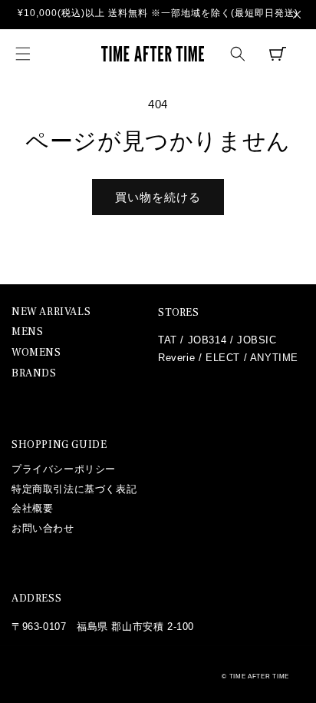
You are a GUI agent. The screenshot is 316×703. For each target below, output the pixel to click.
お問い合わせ (43, 528)
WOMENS (36, 353)
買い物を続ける (158, 197)
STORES (178, 313)
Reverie (176, 357)
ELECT (223, 357)
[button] (23, 54)
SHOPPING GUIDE (59, 445)
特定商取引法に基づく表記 (74, 489)
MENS (27, 332)
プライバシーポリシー (64, 469)
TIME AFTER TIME (259, 676)
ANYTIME (274, 357)
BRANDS (34, 373)
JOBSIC (257, 340)
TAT (167, 340)
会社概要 (32, 508)
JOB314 (207, 340)
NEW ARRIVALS (51, 312)
